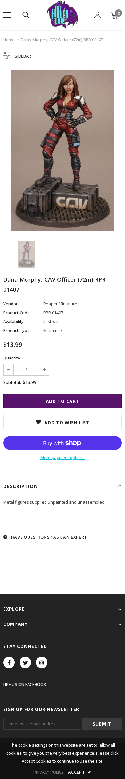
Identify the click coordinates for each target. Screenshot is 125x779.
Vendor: (11, 303)
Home (9, 39)
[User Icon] (97, 15)
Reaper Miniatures (61, 303)
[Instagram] (41, 662)
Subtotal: (12, 382)
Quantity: (12, 358)
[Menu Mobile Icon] (7, 15)
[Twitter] (25, 662)
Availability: (14, 321)
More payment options (62, 457)
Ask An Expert (70, 537)
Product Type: (17, 330)
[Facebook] (9, 662)
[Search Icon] (25, 15)
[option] (62, 150)
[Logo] (62, 14)
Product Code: (17, 312)
